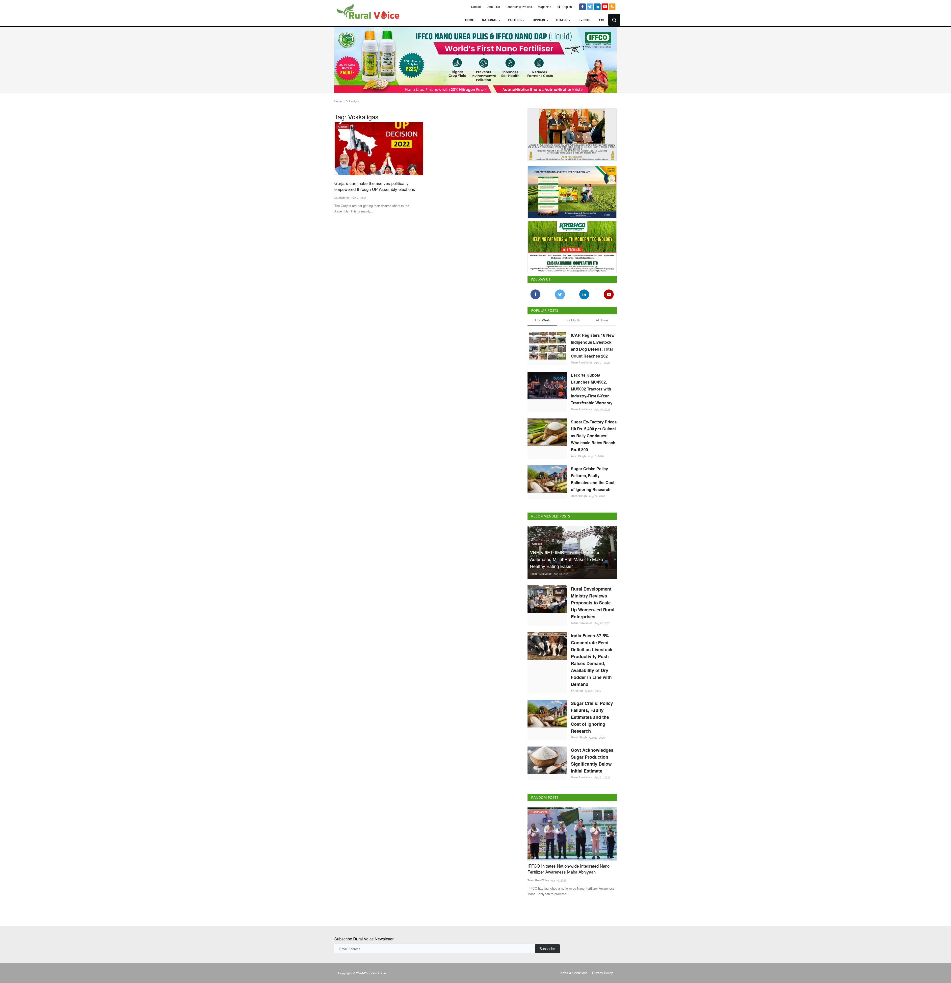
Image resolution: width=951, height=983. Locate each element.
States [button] (562, 20)
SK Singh (577, 690)
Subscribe (547, 948)
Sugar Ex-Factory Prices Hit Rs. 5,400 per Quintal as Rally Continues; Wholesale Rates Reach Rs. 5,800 (594, 435)
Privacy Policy (602, 972)
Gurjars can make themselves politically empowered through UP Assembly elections (374, 186)
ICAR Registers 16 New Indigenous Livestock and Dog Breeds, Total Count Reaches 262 (592, 345)
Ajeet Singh (578, 456)
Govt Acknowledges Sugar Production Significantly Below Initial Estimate (592, 760)
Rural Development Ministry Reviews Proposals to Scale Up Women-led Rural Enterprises (592, 603)
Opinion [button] (539, 20)
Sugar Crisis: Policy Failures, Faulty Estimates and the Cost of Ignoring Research (592, 479)
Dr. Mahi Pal (341, 197)
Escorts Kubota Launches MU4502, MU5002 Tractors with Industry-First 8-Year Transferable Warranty (591, 389)
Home (469, 20)
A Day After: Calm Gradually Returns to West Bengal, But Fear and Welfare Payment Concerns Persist (576, 872)
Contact (476, 6)
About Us (493, 6)
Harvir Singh (579, 496)
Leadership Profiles (519, 6)
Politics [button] (515, 20)
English (566, 6)
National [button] (490, 20)
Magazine (544, 6)
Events (584, 20)
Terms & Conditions (573, 972)
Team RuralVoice (581, 362)
